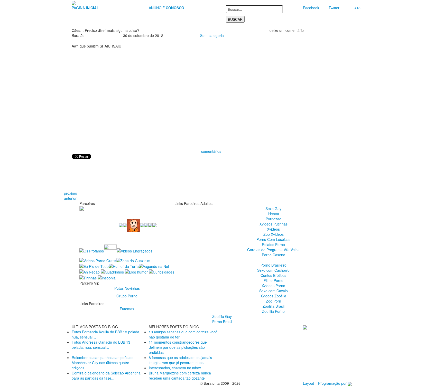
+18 (357, 7)
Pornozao (273, 218)
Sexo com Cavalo (273, 290)
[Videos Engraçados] (134, 250)
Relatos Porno (273, 244)
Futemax (127, 308)
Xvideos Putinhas (274, 224)
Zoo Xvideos (273, 234)
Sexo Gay (273, 208)
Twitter (334, 7)
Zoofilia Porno (273, 311)
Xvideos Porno (273, 285)
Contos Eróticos (273, 275)
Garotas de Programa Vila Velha (273, 249)
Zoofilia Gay (222, 316)
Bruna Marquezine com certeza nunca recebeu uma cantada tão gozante (180, 375)
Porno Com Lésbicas (273, 239)
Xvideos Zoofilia (273, 295)
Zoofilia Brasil (273, 306)
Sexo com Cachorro (273, 270)
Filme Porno (273, 280)
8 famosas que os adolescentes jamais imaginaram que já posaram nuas (180, 360)
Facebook (311, 7)
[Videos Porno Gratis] (97, 259)
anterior (70, 198)
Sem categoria (212, 35)
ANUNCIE (166, 7)
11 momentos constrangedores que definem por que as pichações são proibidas (178, 347)
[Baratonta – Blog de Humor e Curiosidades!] (74, 2)
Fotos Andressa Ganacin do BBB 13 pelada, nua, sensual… (101, 345)
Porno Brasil (222, 321)
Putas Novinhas (127, 288)
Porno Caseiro (273, 254)
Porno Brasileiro (273, 265)
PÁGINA (85, 7)
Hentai (273, 213)
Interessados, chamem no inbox (175, 367)
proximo (70, 193)
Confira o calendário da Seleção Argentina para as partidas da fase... (106, 375)
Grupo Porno (126, 295)
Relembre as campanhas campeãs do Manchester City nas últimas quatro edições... (103, 362)
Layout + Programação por (325, 383)
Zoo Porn (273, 301)
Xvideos (273, 229)
